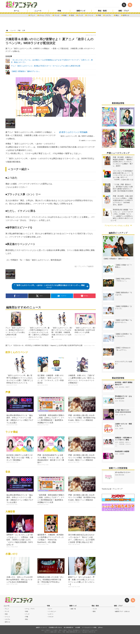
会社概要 (77, 627)
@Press (100, 627)
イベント (90, 15)
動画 (94, 611)
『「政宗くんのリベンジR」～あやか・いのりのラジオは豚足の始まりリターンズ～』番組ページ (49, 286)
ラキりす (50, 616)
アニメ (32, 15)
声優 (99, 15)
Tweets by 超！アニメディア (112, 489)
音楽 (72, 15)
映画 (64, 15)
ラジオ (95, 609)
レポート (50, 614)
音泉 (7, 471)
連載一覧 (73, 609)
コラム (117, 609)
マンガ (56, 15)
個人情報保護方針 (68, 627)
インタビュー (52, 611)
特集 (59, 11)
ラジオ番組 (11, 431)
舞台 (117, 15)
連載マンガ (80, 11)
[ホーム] (6, 30)
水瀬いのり (11, 553)
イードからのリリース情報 (89, 627)
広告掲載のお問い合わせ (55, 627)
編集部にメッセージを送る (88, 140)
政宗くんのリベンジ (16, 352)
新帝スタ (126, 15)
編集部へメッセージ (41, 627)
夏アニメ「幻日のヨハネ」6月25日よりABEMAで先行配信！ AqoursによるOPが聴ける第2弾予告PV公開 (49, 345)
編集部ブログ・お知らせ (122, 611)
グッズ (80, 15)
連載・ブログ (123, 11)
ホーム (16, 11)
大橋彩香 (10, 511)
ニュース (37, 11)
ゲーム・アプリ (44, 15)
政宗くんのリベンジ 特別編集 (74, 132)
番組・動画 (102, 11)
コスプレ (108, 15)
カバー (50, 609)
